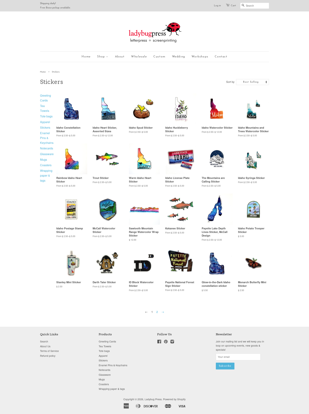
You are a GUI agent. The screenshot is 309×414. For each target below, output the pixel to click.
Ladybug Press (153, 399)
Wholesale (139, 56)
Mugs (43, 159)
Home (86, 56)
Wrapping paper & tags (46, 175)
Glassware (47, 154)
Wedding (178, 56)
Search (44, 341)
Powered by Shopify (174, 399)
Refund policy (47, 355)
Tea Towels (105, 346)
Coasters (46, 165)
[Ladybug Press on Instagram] (172, 342)
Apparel (45, 122)
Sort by (230, 82)
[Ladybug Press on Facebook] (159, 342)
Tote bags (46, 116)
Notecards (46, 148)
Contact (221, 56)
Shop (101, 56)
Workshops (200, 56)
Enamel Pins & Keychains (46, 138)
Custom (159, 56)
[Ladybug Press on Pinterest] (166, 342)
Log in (217, 5)
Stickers (45, 127)
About (120, 56)
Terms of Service (49, 351)
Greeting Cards (107, 341)
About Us (45, 346)
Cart (233, 5)
